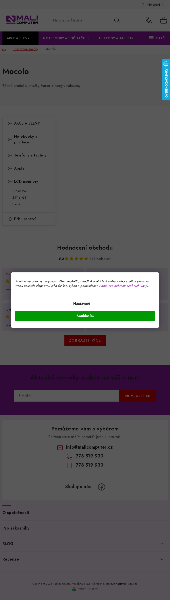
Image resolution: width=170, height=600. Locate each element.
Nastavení (81, 303)
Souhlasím (85, 316)
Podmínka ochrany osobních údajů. (124, 285)
